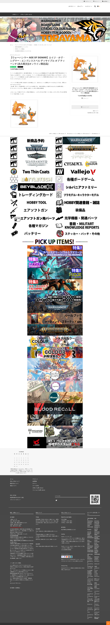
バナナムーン (89, 591)
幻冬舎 (95, 571)
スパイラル (89, 582)
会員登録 (105, 1)
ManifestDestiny (90, 537)
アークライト (89, 559)
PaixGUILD (89, 541)
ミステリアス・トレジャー (96, 605)
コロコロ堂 (89, 574)
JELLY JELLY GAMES (96, 534)
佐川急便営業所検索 (14, 535)
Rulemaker (96, 544)
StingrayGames (90, 550)
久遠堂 (95, 566)
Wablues (89, 556)
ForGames (89, 529)
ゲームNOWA (89, 570)
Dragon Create (90, 526)
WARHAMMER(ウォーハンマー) (21, 46)
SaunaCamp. (96, 545)
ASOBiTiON (89, 522)
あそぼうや (96, 559)
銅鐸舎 (95, 587)
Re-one (95, 543)
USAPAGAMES (97, 554)
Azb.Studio (89, 523)
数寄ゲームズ (96, 578)
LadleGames (89, 536)
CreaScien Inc (97, 525)
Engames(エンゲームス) (97, 527)
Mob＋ (88, 540)
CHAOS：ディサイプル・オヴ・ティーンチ (43, 44)
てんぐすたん (89, 587)
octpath (95, 540)
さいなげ (96, 574)
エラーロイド (96, 561)
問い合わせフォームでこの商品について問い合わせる (78, 133)
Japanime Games (89, 534)
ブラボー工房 (89, 598)
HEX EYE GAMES (96, 530)
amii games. (96, 520)
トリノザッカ (96, 588)
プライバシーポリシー (15, 499)
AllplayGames (90, 520)
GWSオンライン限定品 (19, 49)
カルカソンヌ (96, 563)
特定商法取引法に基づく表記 (17, 497)
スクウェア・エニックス (90, 581)
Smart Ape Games (96, 548)
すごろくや (96, 580)
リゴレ (88, 612)
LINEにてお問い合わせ (26, 14)
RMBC (88, 544)
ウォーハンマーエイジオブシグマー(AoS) (23, 44)
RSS (11, 495)
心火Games (89, 573)
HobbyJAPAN (96, 532)
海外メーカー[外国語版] (96, 618)
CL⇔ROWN (96, 523)
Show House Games (89, 548)
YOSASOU (96, 558)
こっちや (96, 573)
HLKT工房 (89, 532)
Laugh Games (97, 536)
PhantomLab (96, 541)
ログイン (96, 1)
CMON (88, 525)
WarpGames (96, 556)
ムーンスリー (96, 607)
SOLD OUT (85, 107)
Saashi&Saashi (90, 545)
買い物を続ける (95, 133)
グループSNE (89, 567)
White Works (89, 558)
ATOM (14, 495)
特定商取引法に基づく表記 (93, 112)
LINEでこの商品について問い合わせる (57, 133)
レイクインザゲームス (96, 612)
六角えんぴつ (96, 614)
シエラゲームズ (90, 578)
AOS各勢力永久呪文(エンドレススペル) (23, 51)
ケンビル (96, 570)
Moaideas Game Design (97, 538)
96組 (95, 518)
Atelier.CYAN (96, 522)
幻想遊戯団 (89, 571)
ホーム (11, 44)
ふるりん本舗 (96, 598)
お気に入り (85, 98)
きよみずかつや (90, 566)
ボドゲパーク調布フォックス (96, 601)
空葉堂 (95, 582)
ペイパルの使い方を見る (66, 549)
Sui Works (96, 550)
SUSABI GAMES (90, 551)
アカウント (87, 1)
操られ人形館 (89, 584)
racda (88, 543)
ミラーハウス (89, 607)
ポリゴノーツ (89, 604)
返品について (95, 110)
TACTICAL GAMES (96, 552)
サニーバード (96, 576)
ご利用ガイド (15, 14)
